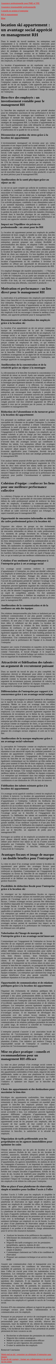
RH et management (9, 14)
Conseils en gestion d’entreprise (14, 11)
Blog (3, 18)
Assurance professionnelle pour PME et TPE (20, 3)
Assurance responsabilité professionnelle (18, 7)
